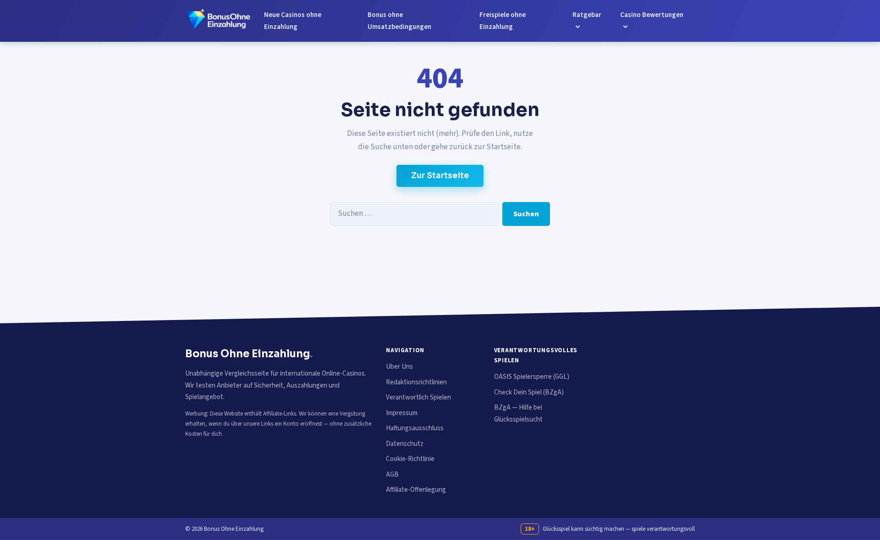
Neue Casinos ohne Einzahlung (292, 21)
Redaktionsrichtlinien (416, 382)
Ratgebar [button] (586, 15)
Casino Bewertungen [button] (651, 15)
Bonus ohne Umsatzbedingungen (399, 21)
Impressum (402, 413)
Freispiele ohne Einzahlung (502, 21)
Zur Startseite (440, 175)
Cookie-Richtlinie (410, 459)
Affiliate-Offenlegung (416, 490)
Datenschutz (405, 444)
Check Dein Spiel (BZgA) (529, 392)
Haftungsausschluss (415, 428)
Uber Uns (399, 366)
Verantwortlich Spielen (418, 397)
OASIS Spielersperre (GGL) (531, 377)
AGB (392, 474)
